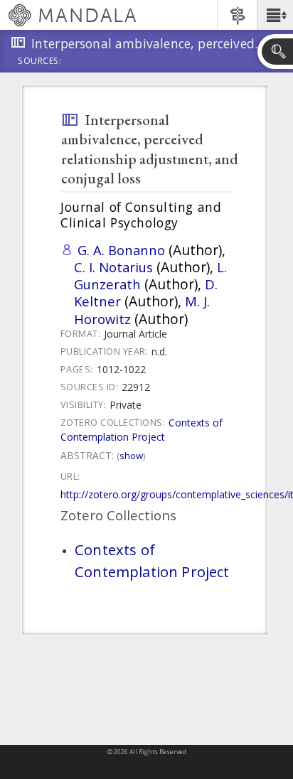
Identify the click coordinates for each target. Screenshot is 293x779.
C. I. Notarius (113, 267)
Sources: (40, 62)
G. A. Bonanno (121, 250)
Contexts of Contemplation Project (141, 430)
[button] (275, 15)
